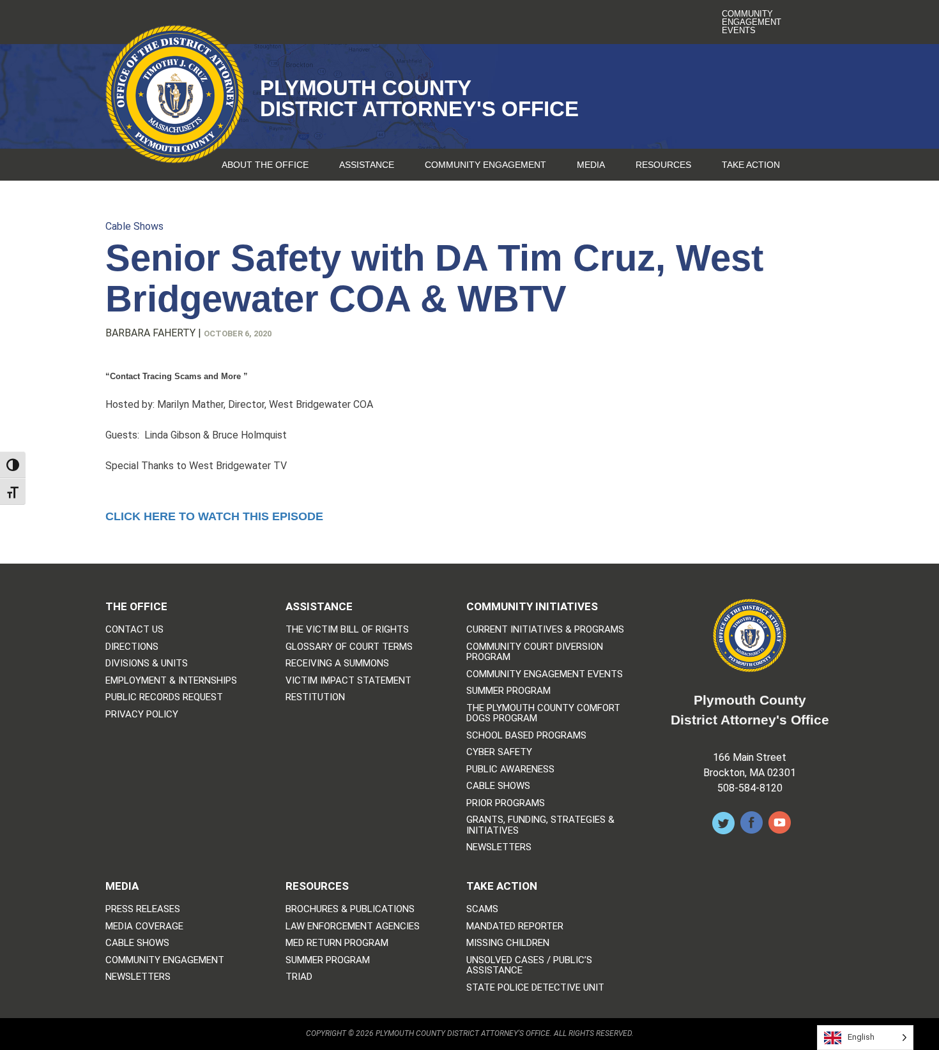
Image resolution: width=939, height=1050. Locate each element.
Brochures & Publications (350, 909)
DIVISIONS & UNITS (146, 663)
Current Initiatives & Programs (545, 629)
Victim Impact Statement (348, 680)
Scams (482, 909)
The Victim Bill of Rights (347, 629)
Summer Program (508, 691)
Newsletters (498, 847)
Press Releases (142, 909)
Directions (131, 646)
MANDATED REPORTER (514, 926)
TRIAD (299, 976)
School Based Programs (526, 735)
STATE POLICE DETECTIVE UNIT (535, 987)
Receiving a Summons (337, 663)
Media (591, 165)
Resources (663, 165)
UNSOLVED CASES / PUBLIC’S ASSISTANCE (529, 965)
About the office (265, 165)
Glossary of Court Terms (349, 646)
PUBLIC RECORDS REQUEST (164, 697)
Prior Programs (505, 803)
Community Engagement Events (751, 22)
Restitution (315, 697)
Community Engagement (485, 165)
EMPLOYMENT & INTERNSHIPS (171, 680)
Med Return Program (337, 943)
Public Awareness (510, 769)
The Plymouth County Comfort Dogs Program (543, 713)
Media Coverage (144, 926)
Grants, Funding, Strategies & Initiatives (540, 825)
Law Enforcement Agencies (353, 926)
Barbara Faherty (150, 333)
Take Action (751, 165)
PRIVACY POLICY (141, 714)
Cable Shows (134, 226)
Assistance (366, 165)
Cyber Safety (499, 752)
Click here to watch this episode (214, 516)
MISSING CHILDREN (507, 943)
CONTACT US (134, 629)
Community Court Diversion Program (534, 652)
